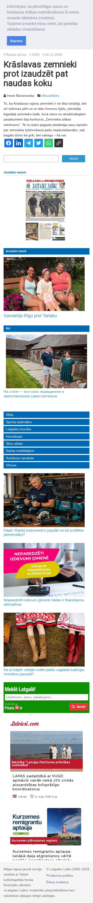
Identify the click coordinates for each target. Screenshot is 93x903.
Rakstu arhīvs (16, 54)
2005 (36, 54)
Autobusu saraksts (20, 458)
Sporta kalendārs (19, 422)
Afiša (9, 415)
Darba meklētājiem (20, 451)
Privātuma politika (59, 875)
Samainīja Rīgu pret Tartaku (30, 315)
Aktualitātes (50, 95)
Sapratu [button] (16, 41)
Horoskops (14, 436)
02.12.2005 (53, 54)
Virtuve (11, 465)
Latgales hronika (18, 429)
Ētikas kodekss (57, 882)
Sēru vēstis (14, 443)
